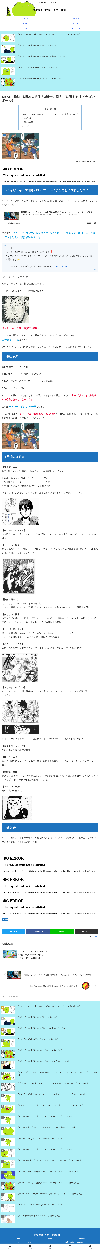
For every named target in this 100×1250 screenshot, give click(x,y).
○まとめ (25, 126)
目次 (46, 109)
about (50, 1239)
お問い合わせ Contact (74, 1242)
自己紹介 (82, 1239)
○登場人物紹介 (28, 122)
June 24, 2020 (60, 266)
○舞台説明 (26, 118)
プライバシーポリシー (26, 1242)
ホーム (17, 1239)
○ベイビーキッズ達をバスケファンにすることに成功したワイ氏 (50, 114)
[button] (86, 931)
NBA (6, 919)
